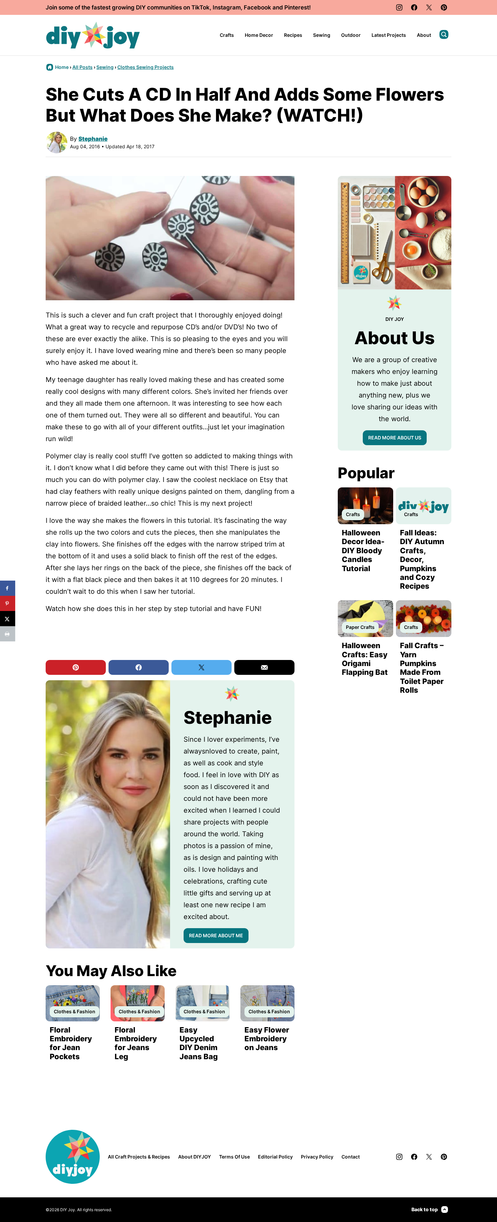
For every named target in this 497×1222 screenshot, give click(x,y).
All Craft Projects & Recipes (139, 1157)
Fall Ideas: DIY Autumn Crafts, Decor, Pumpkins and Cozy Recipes (422, 559)
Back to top (424, 1209)
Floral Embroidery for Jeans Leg (136, 1043)
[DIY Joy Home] (93, 35)
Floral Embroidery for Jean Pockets (71, 1043)
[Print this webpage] (7, 633)
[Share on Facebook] (7, 588)
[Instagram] (399, 7)
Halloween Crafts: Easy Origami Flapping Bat (365, 659)
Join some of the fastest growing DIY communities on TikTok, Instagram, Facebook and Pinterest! (178, 7)
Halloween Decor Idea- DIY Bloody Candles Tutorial (363, 550)
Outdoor (351, 35)
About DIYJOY (194, 1157)
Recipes (293, 35)
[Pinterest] (443, 7)
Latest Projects (389, 35)
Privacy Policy (317, 1157)
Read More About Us (394, 437)
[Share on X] (7, 618)
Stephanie (93, 138)
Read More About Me (216, 935)
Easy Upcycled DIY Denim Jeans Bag (199, 1043)
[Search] (443, 34)
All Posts (82, 67)
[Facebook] (414, 7)
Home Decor (259, 35)
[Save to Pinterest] (7, 603)
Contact (350, 1157)
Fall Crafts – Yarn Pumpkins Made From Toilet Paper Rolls (422, 667)
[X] (429, 7)
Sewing (321, 35)
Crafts (227, 35)
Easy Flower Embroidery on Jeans (266, 1038)
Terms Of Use (234, 1157)
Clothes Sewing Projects (145, 67)
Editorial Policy (275, 1157)
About (424, 35)
